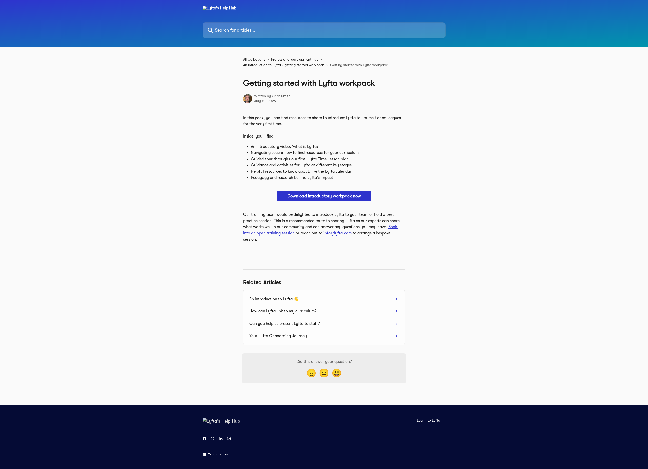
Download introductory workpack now (324, 195)
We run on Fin (218, 454)
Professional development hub (294, 59)
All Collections (254, 59)
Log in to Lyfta (428, 420)
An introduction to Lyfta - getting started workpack (283, 65)
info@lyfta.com (337, 233)
